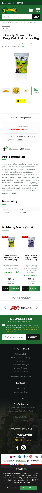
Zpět (6, 28)
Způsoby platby (21, 354)
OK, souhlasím (29, 488)
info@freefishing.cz (21, 440)
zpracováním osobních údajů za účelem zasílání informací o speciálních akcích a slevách (22, 329)
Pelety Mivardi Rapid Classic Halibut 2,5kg (31, 257)
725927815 (21, 434)
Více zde (21, 46)
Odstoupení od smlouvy (21, 376)
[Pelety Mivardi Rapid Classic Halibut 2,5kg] (31, 244)
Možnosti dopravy (21, 361)
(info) (26, 129)
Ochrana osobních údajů (21, 358)
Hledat (36, 17)
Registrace (21, 388)
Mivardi (20, 140)
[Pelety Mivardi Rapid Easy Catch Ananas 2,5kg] (11, 244)
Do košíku (14, 289)
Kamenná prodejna (21, 365)
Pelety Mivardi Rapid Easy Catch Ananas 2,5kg (11, 257)
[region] (21, 22)
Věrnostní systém (21, 368)
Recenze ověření (21, 372)
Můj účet (8, 3)
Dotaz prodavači (13, 149)
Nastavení (11, 488)
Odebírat (32, 337)
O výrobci (27, 149)
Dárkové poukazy (21, 392)
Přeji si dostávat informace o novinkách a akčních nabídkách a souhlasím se (22, 328)
